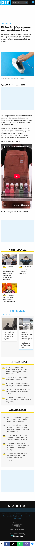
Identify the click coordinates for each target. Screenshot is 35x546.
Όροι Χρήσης (6, 514)
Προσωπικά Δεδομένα (11, 516)
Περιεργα (6, 23)
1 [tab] (3, 314)
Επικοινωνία (28, 514)
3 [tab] (9, 314)
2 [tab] (6, 314)
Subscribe (17, 518)
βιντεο (15, 79)
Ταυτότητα (17, 514)
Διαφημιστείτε (26, 516)
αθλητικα (6, 79)
